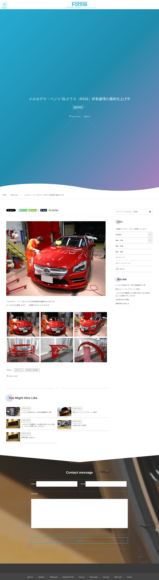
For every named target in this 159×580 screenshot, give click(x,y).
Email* (83, 484)
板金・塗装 (119, 252)
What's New (78, 107)
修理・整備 (119, 246)
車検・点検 (119, 240)
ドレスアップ (120, 257)
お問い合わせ (120, 269)
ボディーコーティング (123, 263)
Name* (33, 484)
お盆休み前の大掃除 (79, 425)
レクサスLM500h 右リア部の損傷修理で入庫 (36, 412)
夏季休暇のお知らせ (28, 437)
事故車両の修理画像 (32, 370)
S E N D (79, 540)
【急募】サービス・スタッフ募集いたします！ (131, 229)
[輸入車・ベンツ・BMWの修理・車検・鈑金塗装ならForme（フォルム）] (79, 4)
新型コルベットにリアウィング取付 (85, 412)
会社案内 (118, 235)
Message (34, 494)
